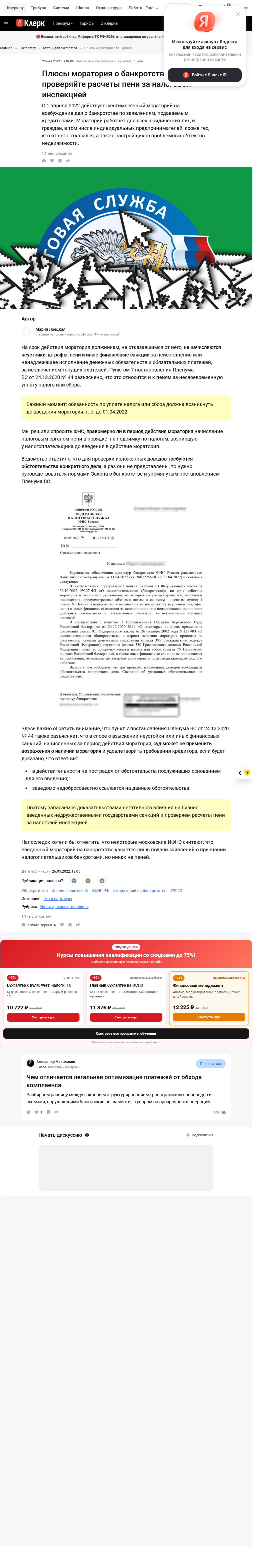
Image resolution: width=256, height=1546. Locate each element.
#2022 (176, 890)
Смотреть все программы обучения (126, 1033)
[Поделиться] (68, 161)
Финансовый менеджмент (198, 985)
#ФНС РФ (100, 890)
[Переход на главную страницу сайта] (30, 23)
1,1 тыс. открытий (36, 916)
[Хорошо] (74, 881)
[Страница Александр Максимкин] (30, 1063)
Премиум (61, 23)
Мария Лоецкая (51, 329)
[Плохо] (102, 881)
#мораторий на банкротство (139, 890)
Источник (31, 898)
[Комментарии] (44, 161)
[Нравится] (52, 161)
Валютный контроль (64, 1067)
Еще (150, 8)
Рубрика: (30, 906)
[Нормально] (88, 881)
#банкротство (35, 890)
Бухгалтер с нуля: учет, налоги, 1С (39, 985)
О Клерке (109, 23)
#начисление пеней (70, 890)
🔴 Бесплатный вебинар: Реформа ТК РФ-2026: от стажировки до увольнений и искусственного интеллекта (126, 37)
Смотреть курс (43, 1017)
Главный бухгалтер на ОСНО (116, 985)
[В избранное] (60, 161)
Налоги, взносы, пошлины (96, 61)
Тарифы (87, 23)
